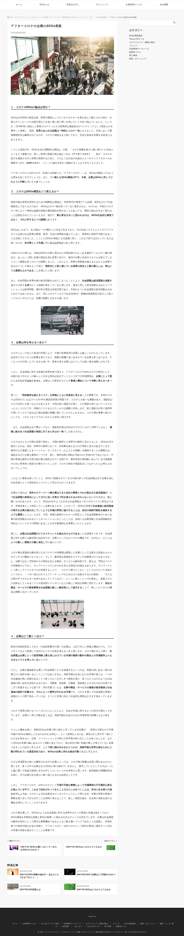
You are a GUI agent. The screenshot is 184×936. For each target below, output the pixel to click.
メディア (133, 45)
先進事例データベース (139, 48)
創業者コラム (135, 52)
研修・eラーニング (137, 58)
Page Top (92, 916)
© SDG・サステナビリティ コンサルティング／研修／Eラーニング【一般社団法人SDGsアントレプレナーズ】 (83, 932)
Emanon (142, 932)
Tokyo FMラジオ (136, 39)
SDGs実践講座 (135, 35)
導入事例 (133, 55)
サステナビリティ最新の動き (142, 42)
